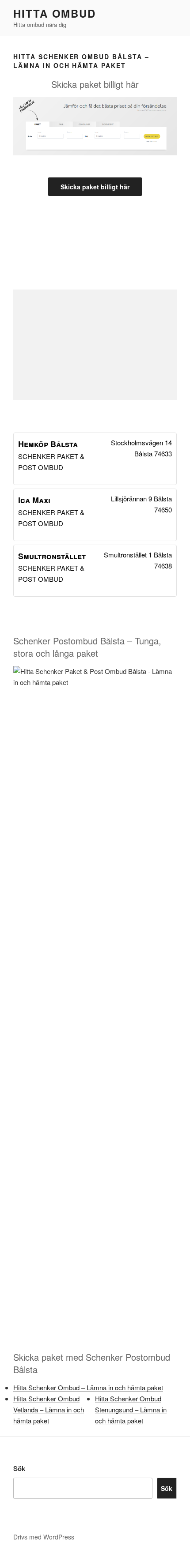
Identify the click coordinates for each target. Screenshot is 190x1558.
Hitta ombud (54, 13)
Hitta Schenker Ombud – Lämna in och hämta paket (88, 1387)
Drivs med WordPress (43, 1536)
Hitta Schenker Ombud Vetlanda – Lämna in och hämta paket (48, 1409)
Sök (19, 1468)
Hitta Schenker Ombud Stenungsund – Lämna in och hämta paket (131, 1409)
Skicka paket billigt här (95, 186)
